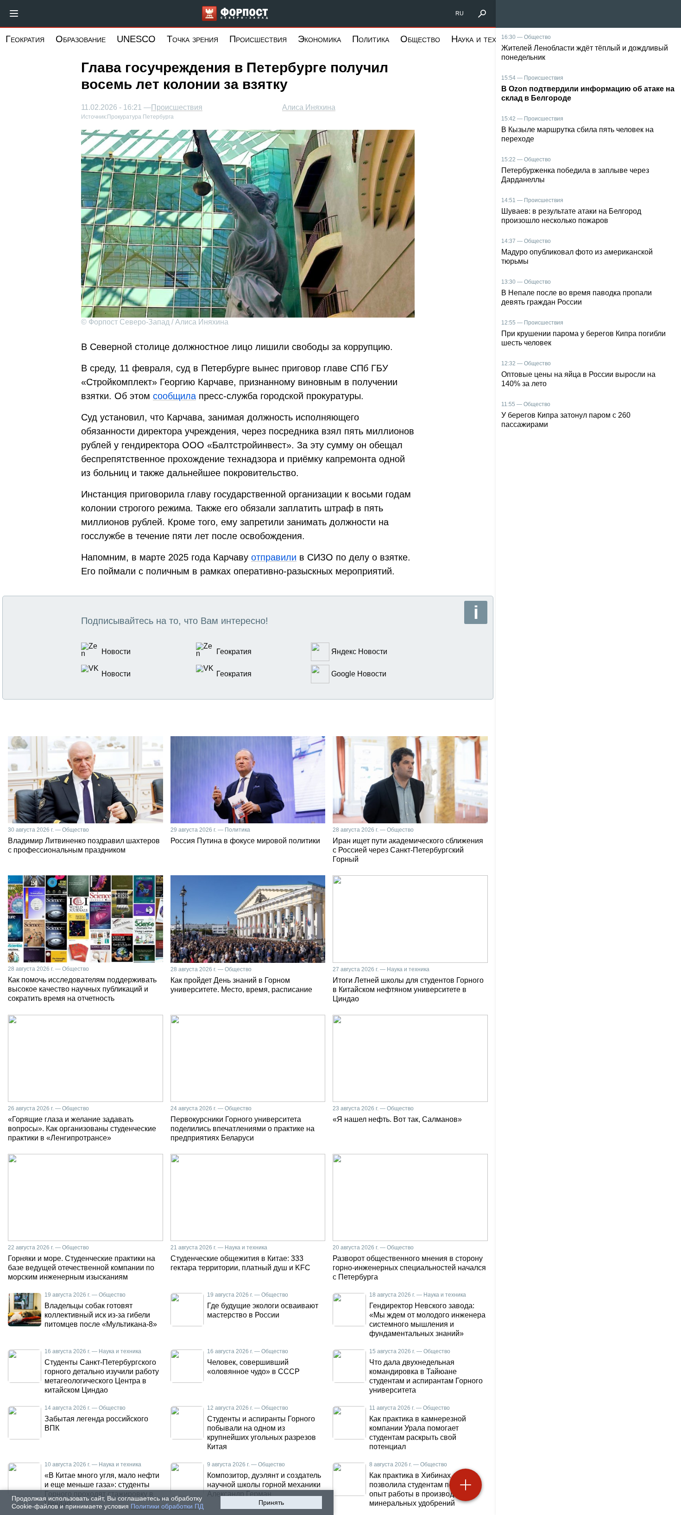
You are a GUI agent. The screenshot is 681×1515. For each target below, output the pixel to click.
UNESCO (136, 39)
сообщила (174, 396)
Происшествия (258, 39)
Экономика (319, 39)
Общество (420, 39)
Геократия (25, 39)
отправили (273, 557)
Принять (271, 1502)
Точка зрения (192, 39)
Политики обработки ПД (167, 1506)
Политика (370, 39)
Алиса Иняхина (308, 107)
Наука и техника (482, 39)
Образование (81, 39)
